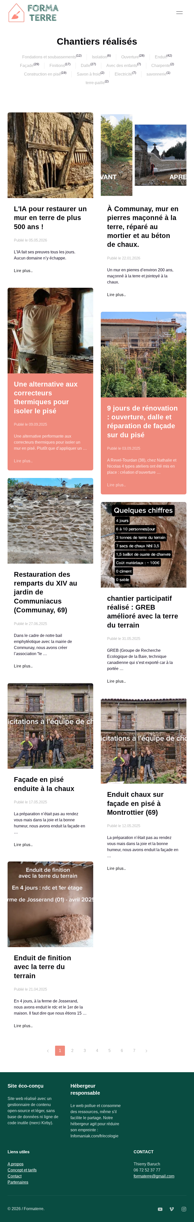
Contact (14, 1176)
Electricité (123, 74)
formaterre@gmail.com (154, 1176)
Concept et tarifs (22, 1170)
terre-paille (95, 83)
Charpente (160, 65)
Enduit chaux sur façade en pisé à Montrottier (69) (135, 803)
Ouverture (130, 57)
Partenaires (18, 1182)
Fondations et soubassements (49, 57)
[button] (179, 12)
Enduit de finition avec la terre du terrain (42, 967)
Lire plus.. (23, 271)
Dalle (85, 65)
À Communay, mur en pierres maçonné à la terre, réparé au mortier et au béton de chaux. (143, 226)
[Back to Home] (34, 12)
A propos (15, 1164)
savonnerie (156, 74)
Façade (27, 65)
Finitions (57, 65)
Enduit (160, 57)
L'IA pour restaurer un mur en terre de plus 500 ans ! (50, 218)
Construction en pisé (42, 74)
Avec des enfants (121, 65)
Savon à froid (89, 74)
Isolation (99, 57)
